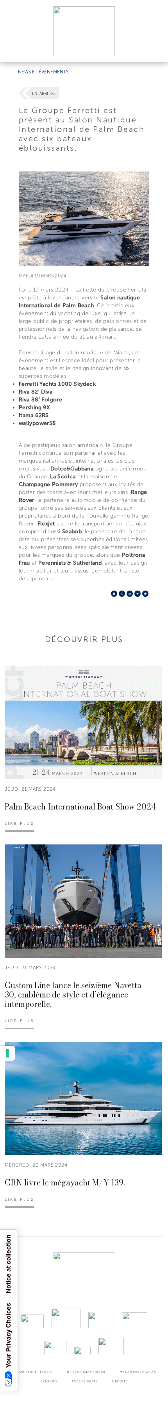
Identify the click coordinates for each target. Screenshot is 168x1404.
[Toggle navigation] (153, 48)
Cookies (49, 1381)
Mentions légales (138, 1372)
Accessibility (84, 1381)
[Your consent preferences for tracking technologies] (7, 1053)
